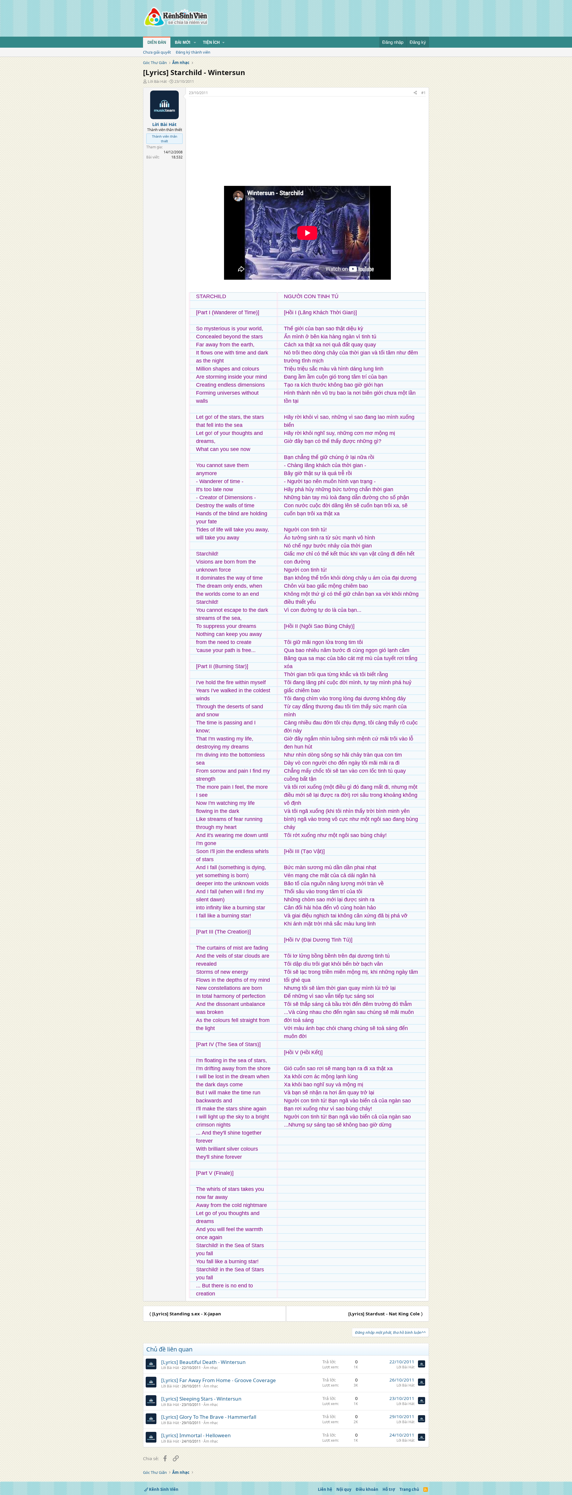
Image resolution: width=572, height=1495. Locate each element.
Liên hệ (325, 1489)
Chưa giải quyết (157, 52)
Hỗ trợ (389, 1489)
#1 (423, 92)
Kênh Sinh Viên (163, 1489)
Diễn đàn (156, 42)
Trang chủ (409, 1489)
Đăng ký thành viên (193, 52)
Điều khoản (367, 1489)
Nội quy (343, 1489)
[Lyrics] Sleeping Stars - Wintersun (201, 1398)
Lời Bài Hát (157, 81)
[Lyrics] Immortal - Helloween (196, 1435)
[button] (195, 43)
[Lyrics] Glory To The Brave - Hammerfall (208, 1416)
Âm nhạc (210, 1367)
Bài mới (182, 42)
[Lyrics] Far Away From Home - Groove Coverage (218, 1380)
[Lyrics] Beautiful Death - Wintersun (203, 1362)
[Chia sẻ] (415, 93)
